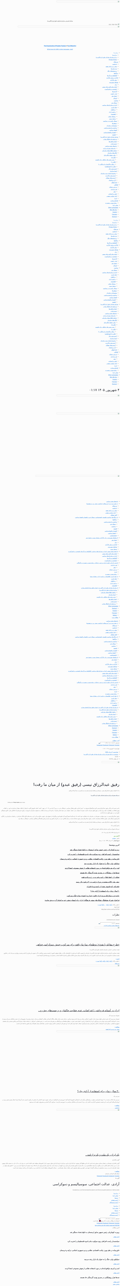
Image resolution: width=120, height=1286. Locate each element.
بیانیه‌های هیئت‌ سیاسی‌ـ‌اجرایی (111, 925)
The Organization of (50, 46)
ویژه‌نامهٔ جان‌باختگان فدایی (110, 139)
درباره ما (114, 55)
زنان (116, 84)
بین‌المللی (113, 109)
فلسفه (114, 134)
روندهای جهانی (112, 116)
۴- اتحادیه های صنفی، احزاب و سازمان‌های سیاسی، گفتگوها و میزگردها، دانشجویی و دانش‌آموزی (93, 551)
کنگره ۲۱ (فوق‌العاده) (110, 166)
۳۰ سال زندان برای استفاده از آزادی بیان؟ (105, 891)
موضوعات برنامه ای (112, 125)
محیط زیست (112, 119)
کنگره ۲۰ (113, 162)
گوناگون (116, 185)
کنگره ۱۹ (113, 157)
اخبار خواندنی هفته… (111, 196)
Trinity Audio (16, 802)
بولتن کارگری (113, 80)
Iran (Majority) (72, 46)
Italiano (115, 615)
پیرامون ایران (112, 112)
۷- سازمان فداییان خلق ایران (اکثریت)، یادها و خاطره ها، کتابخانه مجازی (99, 588)
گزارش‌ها (114, 91)
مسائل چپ (114, 103)
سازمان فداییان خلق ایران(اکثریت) (109, 137)
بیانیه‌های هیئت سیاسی (111, 146)
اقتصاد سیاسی (113, 130)
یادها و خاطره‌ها (113, 141)
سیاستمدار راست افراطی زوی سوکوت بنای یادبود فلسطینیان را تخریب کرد (93, 854)
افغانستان (113, 114)
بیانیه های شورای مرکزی (109, 148)
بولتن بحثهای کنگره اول (110, 155)
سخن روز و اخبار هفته (111, 66)
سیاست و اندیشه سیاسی (110, 128)
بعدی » (99, 905)
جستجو (117, 743)
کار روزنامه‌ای (112, 180)
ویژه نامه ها (114, 68)
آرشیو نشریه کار (113, 169)
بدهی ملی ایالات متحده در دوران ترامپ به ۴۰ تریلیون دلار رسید (97, 882)
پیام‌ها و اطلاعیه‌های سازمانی (109, 150)
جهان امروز (114, 107)
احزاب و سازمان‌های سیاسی (109, 105)
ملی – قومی (114, 94)
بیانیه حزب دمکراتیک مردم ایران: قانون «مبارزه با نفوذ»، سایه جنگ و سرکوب (93, 896)
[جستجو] (99, 923)
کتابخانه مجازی (114, 200)
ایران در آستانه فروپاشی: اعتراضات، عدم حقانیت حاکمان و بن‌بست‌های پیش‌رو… (78, 1010)
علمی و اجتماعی (112, 194)
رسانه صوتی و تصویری (111, 203)
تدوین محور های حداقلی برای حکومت (104, 160)
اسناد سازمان (113, 171)
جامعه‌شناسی (113, 535)
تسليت (114, 838)
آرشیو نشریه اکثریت (110, 175)
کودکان (115, 98)
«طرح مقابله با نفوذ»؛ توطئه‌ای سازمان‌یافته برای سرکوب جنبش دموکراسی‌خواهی (77, 944)
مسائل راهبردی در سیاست (110, 121)
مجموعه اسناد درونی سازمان (108, 173)
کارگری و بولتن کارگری (112, 78)
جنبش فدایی (114, 144)
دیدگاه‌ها (116, 73)
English (115, 212)
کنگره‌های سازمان (112, 153)
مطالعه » (117, 1027)
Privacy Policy (113, 59)
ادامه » (117, 959)
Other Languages (113, 207)
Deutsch (114, 216)
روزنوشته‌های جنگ (112, 71)
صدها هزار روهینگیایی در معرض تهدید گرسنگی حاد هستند (99, 873)
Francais (114, 214)
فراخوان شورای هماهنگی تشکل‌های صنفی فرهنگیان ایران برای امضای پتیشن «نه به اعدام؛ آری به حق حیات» (82, 900)
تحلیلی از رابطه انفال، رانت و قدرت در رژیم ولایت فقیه (100, 877)
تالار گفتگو (114, 182)
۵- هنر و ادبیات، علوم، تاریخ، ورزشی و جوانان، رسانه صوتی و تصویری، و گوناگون (97, 563)
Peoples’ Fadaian (61, 46)
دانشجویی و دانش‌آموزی (111, 89)
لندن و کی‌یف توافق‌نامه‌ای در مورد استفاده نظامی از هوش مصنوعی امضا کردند (92, 868)
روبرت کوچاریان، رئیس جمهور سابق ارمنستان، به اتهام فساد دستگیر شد (94, 850)
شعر (114, 191)
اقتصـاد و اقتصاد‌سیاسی (109, 132)
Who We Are (113, 210)
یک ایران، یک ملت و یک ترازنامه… (102, 1154)
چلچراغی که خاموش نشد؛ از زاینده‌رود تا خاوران (103, 887)
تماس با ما (115, 205)
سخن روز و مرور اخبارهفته (112, 1029)
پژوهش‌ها (114, 123)
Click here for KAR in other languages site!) (60, 49)
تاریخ (115, 198)
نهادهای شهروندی (113, 82)
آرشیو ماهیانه (114, 1200)
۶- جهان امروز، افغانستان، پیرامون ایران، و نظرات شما (104, 576)
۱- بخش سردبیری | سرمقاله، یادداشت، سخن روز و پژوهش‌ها (102, 503)
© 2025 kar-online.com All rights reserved (107, 1225)
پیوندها (116, 1198)
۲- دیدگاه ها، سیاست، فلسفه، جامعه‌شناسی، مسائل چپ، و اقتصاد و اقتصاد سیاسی (96, 517)
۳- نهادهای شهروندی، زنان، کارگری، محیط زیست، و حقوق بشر (102, 538)
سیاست (116, 100)
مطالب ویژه (115, 617)
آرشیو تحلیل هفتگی (111, 178)
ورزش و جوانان (113, 187)
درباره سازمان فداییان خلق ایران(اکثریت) (106, 57)
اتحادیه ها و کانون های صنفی (109, 87)
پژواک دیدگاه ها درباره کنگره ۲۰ (106, 164)
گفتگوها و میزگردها (112, 75)
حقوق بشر (114, 96)
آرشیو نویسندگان (113, 1202)
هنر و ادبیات (114, 189)
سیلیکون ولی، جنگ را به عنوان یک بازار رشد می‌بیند (101, 864)
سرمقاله (116, 62)
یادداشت (114, 64)
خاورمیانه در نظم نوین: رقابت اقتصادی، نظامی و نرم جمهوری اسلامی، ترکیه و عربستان (89, 859)
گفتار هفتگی (114, 515)
